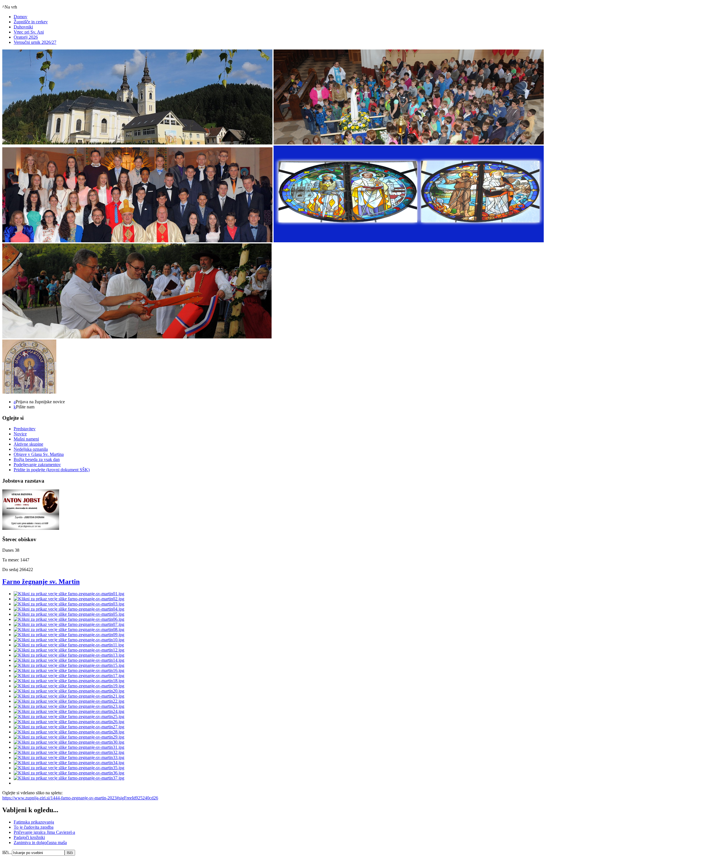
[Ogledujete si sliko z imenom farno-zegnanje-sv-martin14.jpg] (69, 660)
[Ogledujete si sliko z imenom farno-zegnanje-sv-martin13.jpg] (69, 655)
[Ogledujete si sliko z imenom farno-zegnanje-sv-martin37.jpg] (69, 778)
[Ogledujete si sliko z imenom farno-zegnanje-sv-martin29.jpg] (69, 737)
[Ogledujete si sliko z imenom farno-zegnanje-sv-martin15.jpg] (69, 665)
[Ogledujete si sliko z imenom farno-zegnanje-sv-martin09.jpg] (69, 634)
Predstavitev (25, 428)
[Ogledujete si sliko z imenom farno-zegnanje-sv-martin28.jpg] (69, 731)
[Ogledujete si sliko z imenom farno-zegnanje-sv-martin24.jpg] (69, 711)
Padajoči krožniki (29, 837)
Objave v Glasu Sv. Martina (39, 454)
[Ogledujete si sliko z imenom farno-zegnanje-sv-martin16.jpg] (69, 670)
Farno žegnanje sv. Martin (41, 581)
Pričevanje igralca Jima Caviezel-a (44, 832)
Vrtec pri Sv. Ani (29, 32)
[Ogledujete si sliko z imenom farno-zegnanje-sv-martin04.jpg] (69, 609)
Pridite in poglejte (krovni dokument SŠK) (52, 469)
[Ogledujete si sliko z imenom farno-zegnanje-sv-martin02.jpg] (69, 598)
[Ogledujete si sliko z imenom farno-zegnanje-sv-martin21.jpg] (69, 696)
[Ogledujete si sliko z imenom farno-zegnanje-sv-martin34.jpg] (69, 762)
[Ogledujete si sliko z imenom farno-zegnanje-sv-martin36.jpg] (69, 772)
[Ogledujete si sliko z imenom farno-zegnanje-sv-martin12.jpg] (69, 650)
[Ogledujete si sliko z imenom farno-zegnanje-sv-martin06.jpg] (69, 619)
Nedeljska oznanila (31, 449)
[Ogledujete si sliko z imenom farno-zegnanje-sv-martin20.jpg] (69, 691)
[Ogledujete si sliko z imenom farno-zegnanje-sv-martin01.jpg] (69, 593)
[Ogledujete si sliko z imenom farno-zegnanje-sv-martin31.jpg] (69, 747)
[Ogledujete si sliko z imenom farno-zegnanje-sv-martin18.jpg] (69, 680)
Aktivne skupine (28, 444)
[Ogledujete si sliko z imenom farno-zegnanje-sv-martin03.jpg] (69, 603)
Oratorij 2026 (26, 37)
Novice (20, 433)
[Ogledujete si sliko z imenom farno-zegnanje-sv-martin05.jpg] (69, 614)
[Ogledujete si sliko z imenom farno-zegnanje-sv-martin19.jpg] (69, 685)
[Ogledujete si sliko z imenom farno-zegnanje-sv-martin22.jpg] (69, 701)
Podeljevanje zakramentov (37, 464)
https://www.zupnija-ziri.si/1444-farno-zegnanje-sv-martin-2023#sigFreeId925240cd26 (80, 797)
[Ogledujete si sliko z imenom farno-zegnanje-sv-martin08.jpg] (69, 629)
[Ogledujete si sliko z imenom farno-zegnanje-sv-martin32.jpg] (69, 752)
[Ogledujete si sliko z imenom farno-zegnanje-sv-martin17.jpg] (69, 675)
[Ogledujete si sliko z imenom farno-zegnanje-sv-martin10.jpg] (69, 639)
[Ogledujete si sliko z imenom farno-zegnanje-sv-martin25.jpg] (69, 716)
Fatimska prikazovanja (34, 822)
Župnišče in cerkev (31, 21)
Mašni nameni (26, 439)
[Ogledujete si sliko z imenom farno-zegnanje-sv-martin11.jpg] (69, 644)
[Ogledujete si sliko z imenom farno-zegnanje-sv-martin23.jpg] (69, 706)
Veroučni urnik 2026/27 (35, 42)
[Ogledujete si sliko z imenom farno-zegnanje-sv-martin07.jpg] (69, 624)
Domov (20, 16)
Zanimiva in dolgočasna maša (40, 842)
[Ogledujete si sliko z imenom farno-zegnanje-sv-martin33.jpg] (69, 757)
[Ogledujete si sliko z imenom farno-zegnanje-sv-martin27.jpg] (69, 726)
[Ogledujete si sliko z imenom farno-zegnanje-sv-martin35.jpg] (69, 767)
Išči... (7, 852)
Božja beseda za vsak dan (37, 459)
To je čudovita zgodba (33, 827)
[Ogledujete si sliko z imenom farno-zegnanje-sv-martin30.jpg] (69, 742)
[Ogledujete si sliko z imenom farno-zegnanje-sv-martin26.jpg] (69, 721)
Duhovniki (23, 26)
